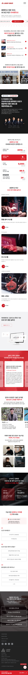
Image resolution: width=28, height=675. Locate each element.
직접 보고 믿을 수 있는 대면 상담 (14, 620)
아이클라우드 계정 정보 (14, 580)
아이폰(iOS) (14, 538)
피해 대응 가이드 (4, 641)
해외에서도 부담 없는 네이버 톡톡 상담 (14, 624)
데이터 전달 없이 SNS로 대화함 (14, 559)
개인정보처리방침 (4, 634)
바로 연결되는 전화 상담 (14, 608)
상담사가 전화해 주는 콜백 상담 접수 (14, 616)
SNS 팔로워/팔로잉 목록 (14, 575)
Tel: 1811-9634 (4, 658)
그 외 (14, 584)
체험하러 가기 (5, 325)
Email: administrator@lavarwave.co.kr (8, 659)
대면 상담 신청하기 (5, 174)
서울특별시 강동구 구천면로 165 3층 (10, 662)
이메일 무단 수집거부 (4, 638)
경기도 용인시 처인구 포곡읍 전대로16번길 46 (12, 660)
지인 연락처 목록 (14, 571)
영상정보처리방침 (4, 636)
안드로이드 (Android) (14, 534)
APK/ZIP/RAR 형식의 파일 (14, 551)
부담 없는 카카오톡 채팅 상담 (14, 612)
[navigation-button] (24, 3)
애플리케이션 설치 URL (14, 555)
